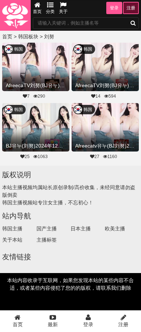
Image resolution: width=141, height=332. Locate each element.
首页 (37, 11)
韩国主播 (12, 228)
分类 (50, 11)
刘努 (49, 36)
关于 (63, 11)
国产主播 (47, 228)
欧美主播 (115, 228)
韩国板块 (28, 36)
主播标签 (47, 240)
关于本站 (12, 240)
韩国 (18, 49)
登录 (114, 7)
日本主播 (80, 228)
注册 (131, 7)
